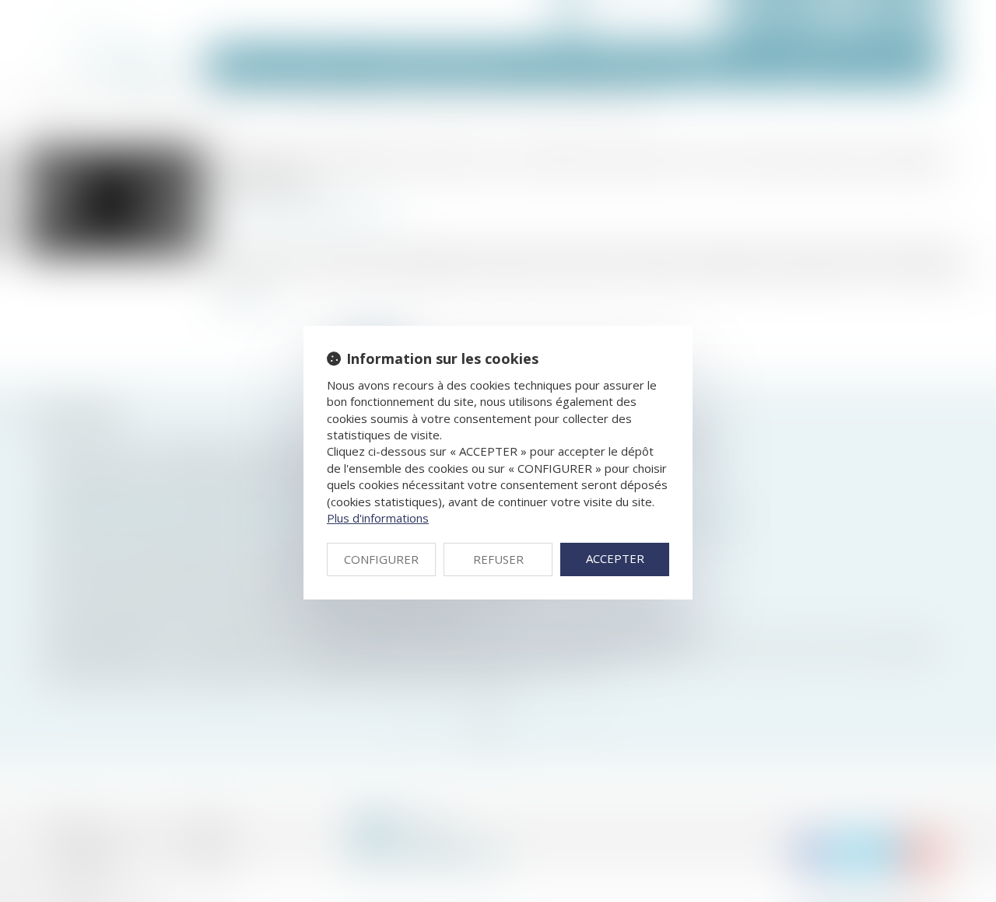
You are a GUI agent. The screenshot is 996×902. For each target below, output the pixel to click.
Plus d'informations (378, 518)
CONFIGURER (381, 559)
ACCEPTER (615, 558)
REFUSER (498, 559)
